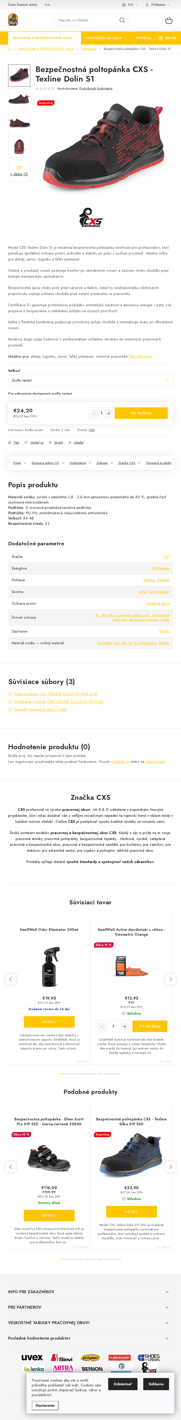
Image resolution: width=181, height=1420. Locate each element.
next (170, 979)
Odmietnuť (123, 1384)
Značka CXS (126, 463)
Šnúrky (164, 631)
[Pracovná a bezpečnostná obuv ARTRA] (63, 1368)
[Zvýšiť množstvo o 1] (109, 413)
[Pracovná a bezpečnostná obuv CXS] (149, 1368)
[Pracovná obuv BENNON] (92, 1368)
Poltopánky (161, 568)
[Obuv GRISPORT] (90, 1357)
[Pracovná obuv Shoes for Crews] (149, 1357)
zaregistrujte (155, 761)
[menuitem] (44, 38)
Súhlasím (156, 1384)
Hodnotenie (78, 463)
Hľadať (122, 20)
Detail (49, 1022)
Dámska (163, 580)
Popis (17, 463)
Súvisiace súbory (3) (45, 463)
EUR (130, 4)
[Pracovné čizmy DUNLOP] (120, 1357)
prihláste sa (120, 761)
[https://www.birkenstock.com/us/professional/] (121, 1368)
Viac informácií (141, 356)
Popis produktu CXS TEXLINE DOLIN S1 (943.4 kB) (56, 694)
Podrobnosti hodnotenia (96, 88)
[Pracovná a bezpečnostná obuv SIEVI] (61, 1357)
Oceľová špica (158, 603)
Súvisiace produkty (159, 463)
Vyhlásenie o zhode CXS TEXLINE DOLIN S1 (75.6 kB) (59, 701)
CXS (92, 430)
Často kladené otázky (23, 4)
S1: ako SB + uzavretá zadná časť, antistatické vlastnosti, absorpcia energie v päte (132, 617)
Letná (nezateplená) (154, 591)
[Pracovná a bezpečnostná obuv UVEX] (32, 1357)
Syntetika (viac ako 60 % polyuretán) (127, 643)
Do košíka (141, 413)
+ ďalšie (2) (19, 174)
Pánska (149, 580)
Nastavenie (45, 1405)
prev (11, 979)
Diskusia (102, 463)
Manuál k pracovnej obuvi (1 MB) (40, 709)
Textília (164, 643)
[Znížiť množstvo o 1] (94, 413)
